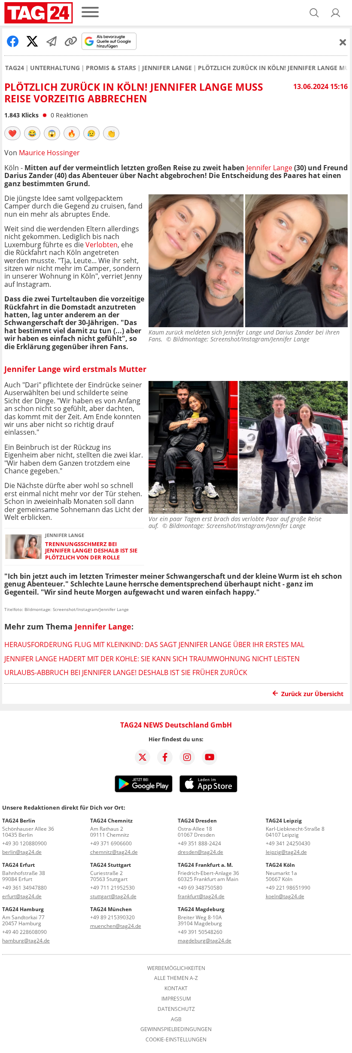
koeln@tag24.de (285, 896)
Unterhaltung (55, 67)
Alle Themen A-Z (176, 978)
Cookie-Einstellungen (176, 1040)
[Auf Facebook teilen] (12, 41)
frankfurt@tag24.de (201, 896)
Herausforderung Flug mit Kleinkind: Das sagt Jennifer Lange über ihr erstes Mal (154, 644)
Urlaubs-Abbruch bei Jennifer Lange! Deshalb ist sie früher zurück (125, 672)
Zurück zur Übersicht (312, 694)
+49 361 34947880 (24, 887)
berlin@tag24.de (22, 852)
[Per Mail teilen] (51, 41)
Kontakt (176, 988)
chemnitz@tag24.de (114, 852)
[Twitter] (142, 757)
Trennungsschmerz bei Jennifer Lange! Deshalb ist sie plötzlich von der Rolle (91, 551)
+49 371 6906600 (111, 843)
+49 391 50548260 (200, 932)
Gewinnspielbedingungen (176, 1029)
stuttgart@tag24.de (113, 896)
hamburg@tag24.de (26, 940)
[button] (335, 12)
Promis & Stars (111, 67)
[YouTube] (209, 757)
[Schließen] (343, 42)
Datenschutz (176, 1009)
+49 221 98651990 (288, 887)
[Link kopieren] (70, 41)
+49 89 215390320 (112, 917)
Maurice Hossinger (49, 152)
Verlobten (101, 244)
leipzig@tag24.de (286, 852)
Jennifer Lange (167, 67)
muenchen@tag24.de (115, 926)
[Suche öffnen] (314, 12)
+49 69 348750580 (200, 887)
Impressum (176, 999)
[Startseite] (38, 13)
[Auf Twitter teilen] (32, 41)
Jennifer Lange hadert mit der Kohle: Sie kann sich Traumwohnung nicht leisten (152, 658)
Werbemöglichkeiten (176, 968)
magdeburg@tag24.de (204, 940)
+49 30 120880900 (24, 843)
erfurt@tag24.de (22, 896)
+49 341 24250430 (288, 843)
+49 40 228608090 (24, 932)
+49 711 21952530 (112, 887)
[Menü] (90, 13)
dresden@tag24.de (200, 852)
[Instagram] (187, 757)
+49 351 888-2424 (199, 843)
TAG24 (14, 67)
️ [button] (12, 133)
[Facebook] (165, 757)
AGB (176, 1019)
